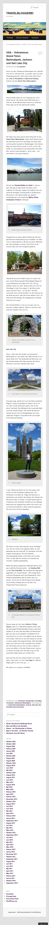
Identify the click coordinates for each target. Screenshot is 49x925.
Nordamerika (30, 701)
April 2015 (9, 794)
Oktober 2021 (10, 756)
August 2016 (10, 785)
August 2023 (10, 746)
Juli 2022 (9, 753)
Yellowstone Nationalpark (22, 703)
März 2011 (9, 873)
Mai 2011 (9, 868)
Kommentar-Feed (12, 899)
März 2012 (9, 847)
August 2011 (10, 861)
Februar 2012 (10, 849)
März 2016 (9, 789)
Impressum (35, 38)
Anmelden (9, 894)
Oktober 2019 (10, 763)
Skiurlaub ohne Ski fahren (15, 733)
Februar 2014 (10, 816)
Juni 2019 (9, 768)
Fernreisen (21, 701)
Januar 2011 (10, 878)
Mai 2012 (9, 842)
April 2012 (9, 844)
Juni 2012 (9, 840)
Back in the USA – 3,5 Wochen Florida (19, 731)
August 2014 (10, 804)
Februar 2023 (10, 749)
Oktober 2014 (10, 801)
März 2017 (9, 782)
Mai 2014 (9, 811)
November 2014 (11, 799)
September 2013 (12, 821)
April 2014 (9, 813)
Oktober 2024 (10, 741)
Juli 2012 (9, 837)
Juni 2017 (9, 780)
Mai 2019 (9, 770)
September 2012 (12, 835)
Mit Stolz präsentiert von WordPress (29, 912)
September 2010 (12, 883)
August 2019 (10, 765)
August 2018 (10, 775)
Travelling (10, 38)
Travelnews (10, 703)
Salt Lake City (36, 705)
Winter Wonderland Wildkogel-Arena (19, 723)
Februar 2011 (10, 876)
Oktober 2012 (10, 832)
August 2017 (10, 777)
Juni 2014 (9, 808)
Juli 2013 (9, 825)
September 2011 (12, 859)
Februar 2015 (10, 796)
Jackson (28, 705)
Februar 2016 (10, 792)
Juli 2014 (9, 806)
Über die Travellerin (22, 38)
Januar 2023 (10, 751)
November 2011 (11, 854)
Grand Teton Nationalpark (16, 705)
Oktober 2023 (10, 744)
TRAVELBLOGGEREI (19, 13)
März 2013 (9, 830)
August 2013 (10, 823)
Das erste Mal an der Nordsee (16, 726)
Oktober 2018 (10, 772)
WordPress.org (11, 901)
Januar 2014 (10, 818)
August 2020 (10, 761)
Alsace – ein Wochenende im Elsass (19, 728)
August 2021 (10, 758)
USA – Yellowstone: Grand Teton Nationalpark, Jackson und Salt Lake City (19, 58)
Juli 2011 (9, 864)
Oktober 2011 (10, 857)
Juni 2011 (9, 866)
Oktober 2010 (10, 880)
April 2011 (9, 871)
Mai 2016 (9, 787)
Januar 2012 (10, 852)
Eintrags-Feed (11, 896)
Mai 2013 (9, 828)
